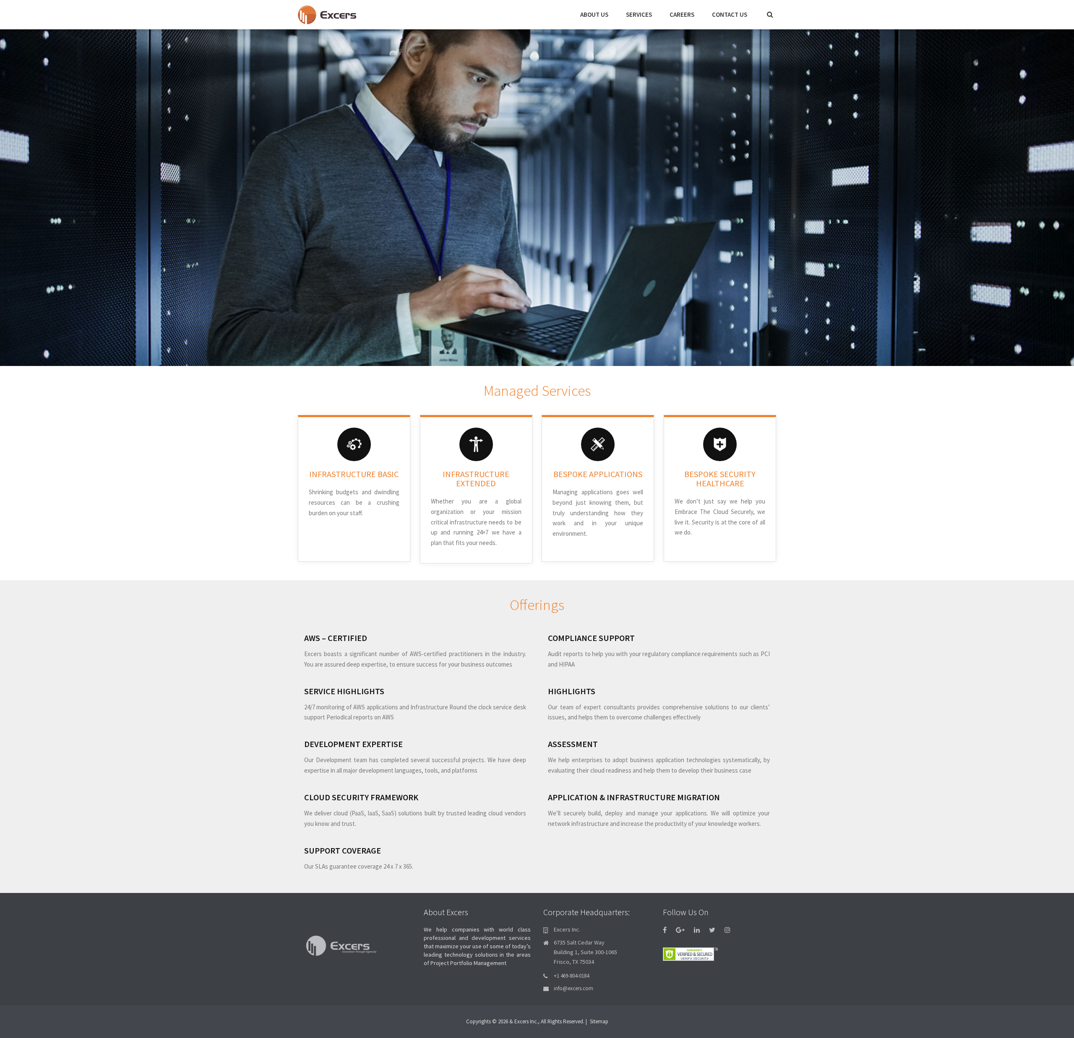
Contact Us (729, 14)
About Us (594, 14)
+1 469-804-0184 (571, 975)
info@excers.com (573, 988)
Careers (682, 14)
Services (639, 14)
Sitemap (599, 1021)
